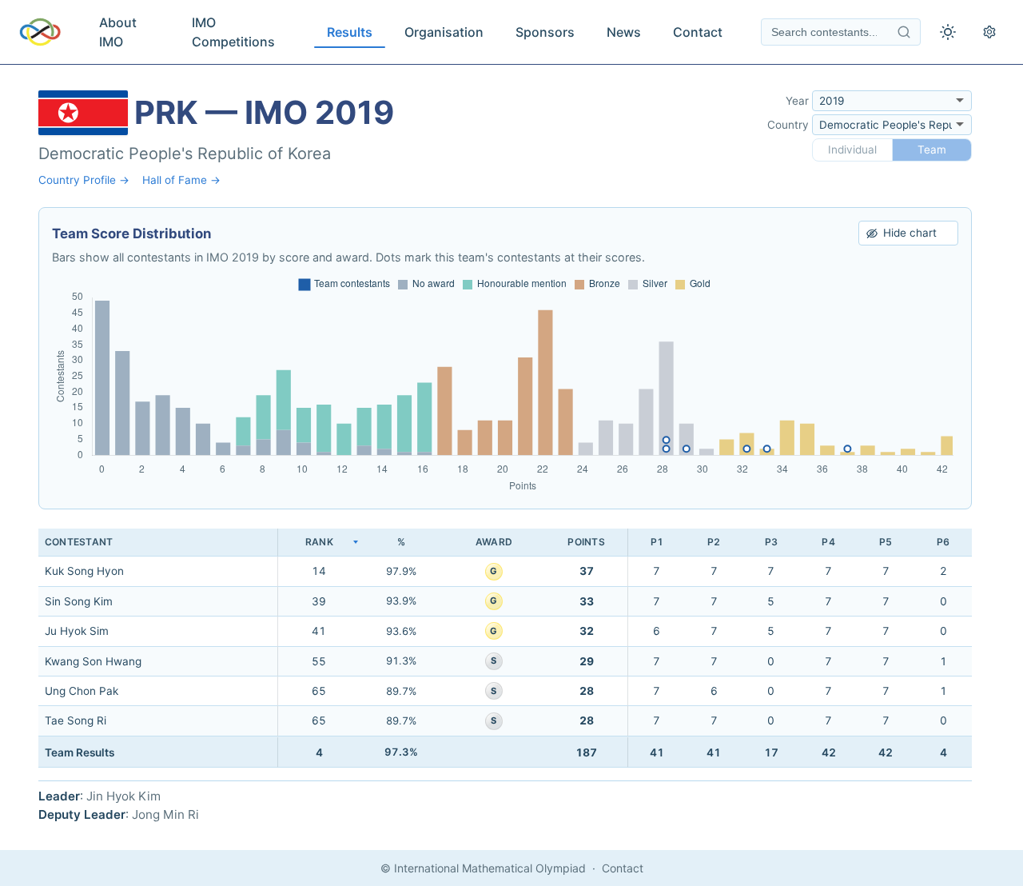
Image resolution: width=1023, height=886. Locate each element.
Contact (697, 32)
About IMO (118, 32)
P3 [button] (771, 542)
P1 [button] (657, 542)
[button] (318, 543)
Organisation (444, 32)
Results (349, 32)
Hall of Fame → (181, 180)
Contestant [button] (79, 542)
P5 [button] (885, 542)
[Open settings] (989, 32)
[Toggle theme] (947, 32)
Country (788, 124)
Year (797, 100)
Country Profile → (83, 180)
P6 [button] (943, 542)
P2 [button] (713, 542)
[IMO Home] (40, 32)
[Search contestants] (904, 32)
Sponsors (545, 32)
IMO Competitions (233, 32)
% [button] (401, 542)
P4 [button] (828, 542)
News (624, 32)
